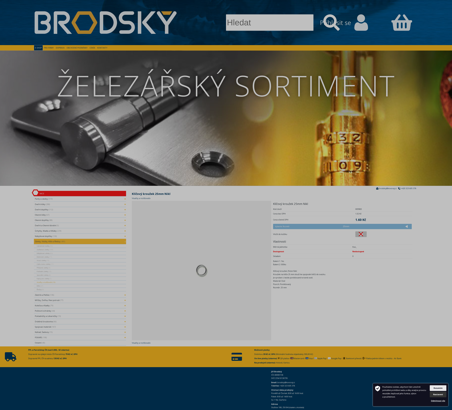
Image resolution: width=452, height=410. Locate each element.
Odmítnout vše (438, 401)
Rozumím (438, 388)
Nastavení (438, 394)
